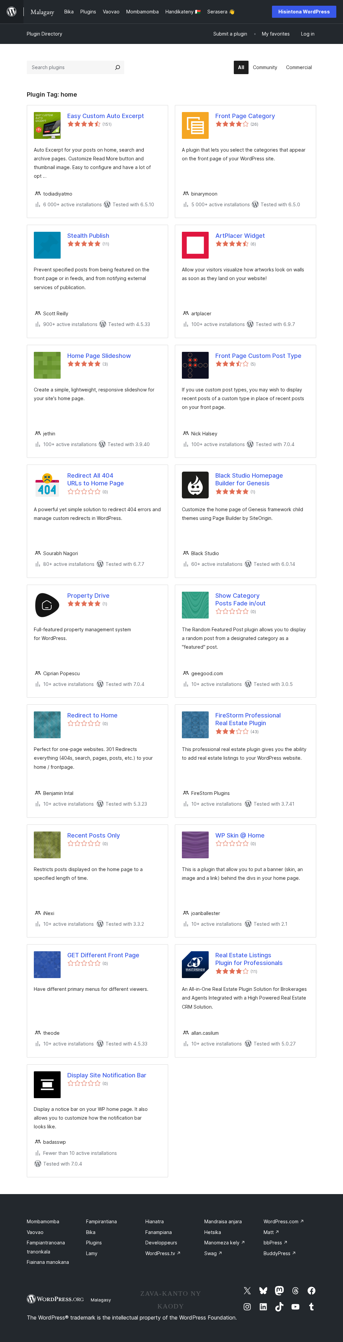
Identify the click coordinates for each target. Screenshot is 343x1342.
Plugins (94, 1242)
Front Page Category (245, 115)
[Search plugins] (117, 67)
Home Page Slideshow (99, 355)
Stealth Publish (88, 235)
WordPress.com (284, 1221)
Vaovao (35, 1232)
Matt (271, 1232)
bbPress (276, 1242)
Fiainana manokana (48, 1262)
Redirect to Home (92, 715)
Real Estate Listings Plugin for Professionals (249, 959)
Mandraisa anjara (223, 1221)
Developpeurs (161, 1242)
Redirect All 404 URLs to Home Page (95, 479)
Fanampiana (158, 1232)
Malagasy (101, 1299)
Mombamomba (43, 1221)
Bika (90, 1232)
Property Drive (88, 595)
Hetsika (212, 1232)
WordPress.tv (163, 1253)
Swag (213, 1253)
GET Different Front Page (103, 955)
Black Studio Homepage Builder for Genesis (249, 479)
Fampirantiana (101, 1221)
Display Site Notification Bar (106, 1075)
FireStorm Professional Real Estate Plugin (248, 719)
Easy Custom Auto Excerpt (105, 115)
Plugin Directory (44, 34)
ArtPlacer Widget (240, 235)
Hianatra (154, 1221)
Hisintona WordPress (304, 11)
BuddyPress (280, 1253)
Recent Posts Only (93, 835)
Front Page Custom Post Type (258, 355)
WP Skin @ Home (240, 835)
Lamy (91, 1253)
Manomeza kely (224, 1242)
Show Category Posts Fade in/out (240, 599)
